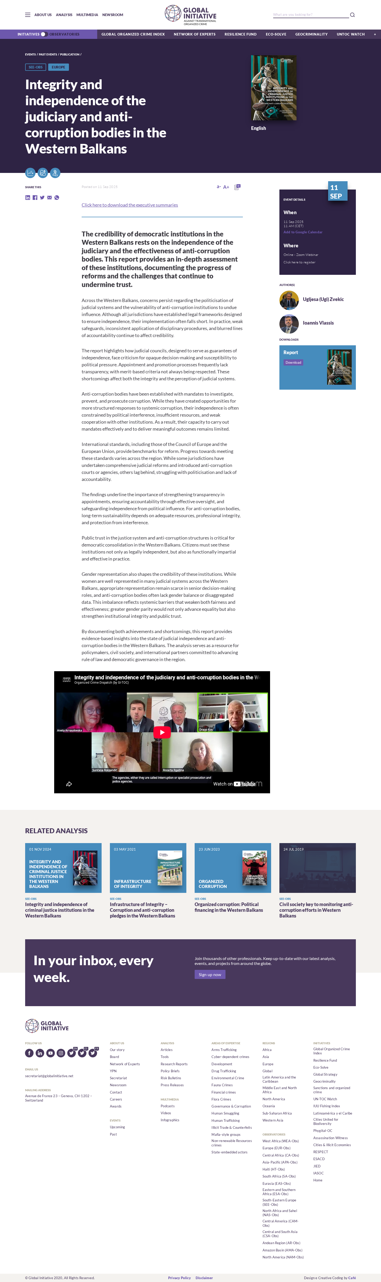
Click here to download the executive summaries (130, 205)
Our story (117, 1050)
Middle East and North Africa (280, 1090)
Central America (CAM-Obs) (281, 1223)
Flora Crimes (221, 1099)
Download (293, 362)
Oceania (269, 1106)
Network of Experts (195, 34)
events (30, 54)
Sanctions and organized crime (331, 1090)
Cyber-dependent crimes (230, 1057)
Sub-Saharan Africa (277, 1113)
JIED (317, 1166)
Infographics (170, 1120)
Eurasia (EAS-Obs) (277, 1183)
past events (48, 54)
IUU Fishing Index (326, 1106)
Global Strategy (325, 1074)
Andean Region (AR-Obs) (281, 1243)
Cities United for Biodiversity (325, 1121)
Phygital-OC (322, 1131)
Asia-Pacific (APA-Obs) (280, 1162)
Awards (116, 1106)
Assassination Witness (330, 1138)
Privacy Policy (179, 1278)
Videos (166, 1113)
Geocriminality (311, 34)
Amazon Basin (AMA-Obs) (282, 1250)
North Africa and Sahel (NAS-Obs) (280, 1213)
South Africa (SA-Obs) (279, 1176)
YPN (113, 1071)
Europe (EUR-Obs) (277, 1148)
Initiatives (29, 34)
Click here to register (299, 262)
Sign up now (210, 974)
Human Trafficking (225, 1120)
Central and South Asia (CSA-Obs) (280, 1234)
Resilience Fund (241, 34)
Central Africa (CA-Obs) (281, 1155)
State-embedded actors (229, 1152)
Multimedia (87, 15)
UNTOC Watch (351, 34)
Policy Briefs (170, 1071)
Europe (268, 1064)
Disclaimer (204, 1278)
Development (221, 1064)
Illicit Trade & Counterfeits (231, 1127)
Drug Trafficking (223, 1071)
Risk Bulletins (171, 1078)
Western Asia (273, 1120)
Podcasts (168, 1106)
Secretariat (118, 1078)
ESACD (319, 1159)
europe (58, 67)
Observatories (65, 34)
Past (113, 1134)
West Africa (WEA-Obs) (281, 1141)
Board (114, 1057)
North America (274, 1099)
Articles (167, 1050)
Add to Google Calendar (303, 232)
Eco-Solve (276, 34)
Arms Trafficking (224, 1050)
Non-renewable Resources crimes (231, 1143)
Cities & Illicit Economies (332, 1145)
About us (43, 15)
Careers (116, 1099)
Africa (267, 1050)
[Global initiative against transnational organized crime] (190, 14)
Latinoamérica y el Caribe (332, 1113)
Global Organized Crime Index (133, 34)
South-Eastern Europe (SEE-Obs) (280, 1202)
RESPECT (320, 1152)
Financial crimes (223, 1092)
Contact (116, 1092)
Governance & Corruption (231, 1106)
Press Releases (172, 1085)
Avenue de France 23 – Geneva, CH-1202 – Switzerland (58, 1098)
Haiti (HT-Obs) (274, 1169)
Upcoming (117, 1127)
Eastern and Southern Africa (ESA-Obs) (279, 1192)
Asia (266, 1057)
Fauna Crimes (221, 1085)
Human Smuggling (225, 1113)
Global (267, 1071)
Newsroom (112, 15)
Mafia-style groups (226, 1134)
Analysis (64, 15)
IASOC (318, 1173)
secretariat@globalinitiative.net (49, 1076)
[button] (27, 14)
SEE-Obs (36, 67)
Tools (165, 1057)
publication (69, 54)
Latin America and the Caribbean (279, 1079)
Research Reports (174, 1064)
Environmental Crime (227, 1078)
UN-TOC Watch (325, 1099)
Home (318, 1180)
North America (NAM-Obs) (283, 1257)
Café (352, 1278)
